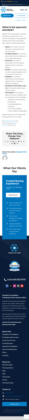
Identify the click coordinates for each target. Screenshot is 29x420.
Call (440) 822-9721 (16, 279)
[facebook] (7, 285)
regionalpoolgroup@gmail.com (14, 396)
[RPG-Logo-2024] (7, 8)
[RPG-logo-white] (14, 244)
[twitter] (10, 285)
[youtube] (21, 285)
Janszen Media (22, 412)
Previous (18, 20)
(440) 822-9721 (9, 393)
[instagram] (14, 285)
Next (24, 20)
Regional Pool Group (9, 121)
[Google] (18, 285)
